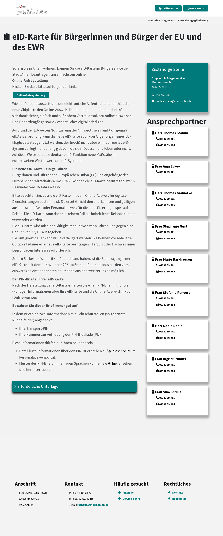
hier (115, 363)
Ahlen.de (128, 492)
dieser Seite (122, 351)
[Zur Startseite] (31, 8)
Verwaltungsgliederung (193, 20)
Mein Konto (197, 8)
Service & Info (131, 498)
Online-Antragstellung (31, 95)
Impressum (179, 498)
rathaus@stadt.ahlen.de (93, 504)
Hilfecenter (170, 8)
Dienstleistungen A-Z (161, 20)
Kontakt (177, 492)
